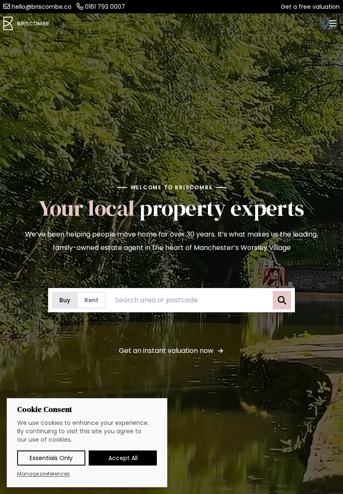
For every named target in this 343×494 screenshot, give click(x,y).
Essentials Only (51, 458)
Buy (64, 300)
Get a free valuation (310, 7)
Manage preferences (43, 474)
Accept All (123, 458)
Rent (91, 300)
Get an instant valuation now (166, 350)
